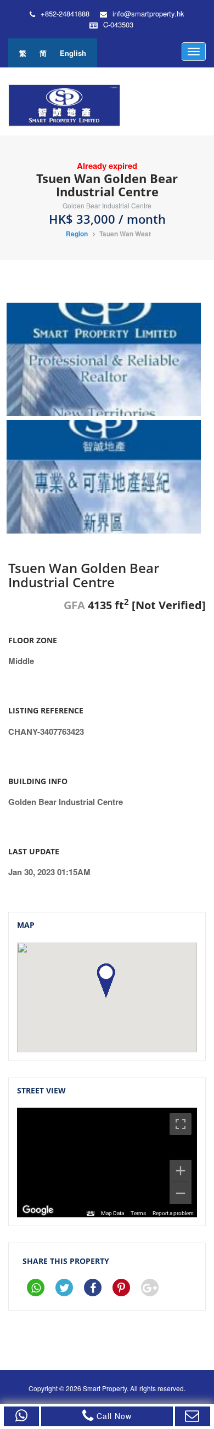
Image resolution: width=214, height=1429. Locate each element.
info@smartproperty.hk (148, 14)
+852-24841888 (65, 14)
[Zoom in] (181, 1171)
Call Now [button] (113, 1415)
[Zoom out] (181, 1193)
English (73, 53)
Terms (138, 1213)
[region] (107, 1162)
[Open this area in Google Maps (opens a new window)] (38, 1210)
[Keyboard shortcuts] (90, 1213)
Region (77, 234)
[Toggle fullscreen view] (181, 1124)
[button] (22, 1416)
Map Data (112, 1213)
